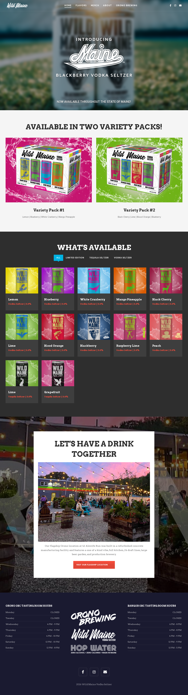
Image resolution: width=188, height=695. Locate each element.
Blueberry (51, 299)
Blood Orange (53, 345)
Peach (156, 345)
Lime (12, 345)
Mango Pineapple (129, 299)
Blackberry (88, 345)
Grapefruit (52, 392)
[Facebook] (170, 5)
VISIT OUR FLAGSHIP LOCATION (92, 565)
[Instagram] (175, 5)
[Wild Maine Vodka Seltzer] (17, 5)
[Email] (180, 5)
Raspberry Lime (127, 345)
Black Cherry (161, 299)
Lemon (13, 299)
